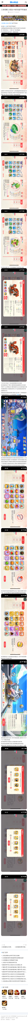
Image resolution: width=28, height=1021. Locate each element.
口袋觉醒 (3, 23)
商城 (18, 394)
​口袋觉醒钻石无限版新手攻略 (9, 947)
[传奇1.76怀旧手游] (14, 3)
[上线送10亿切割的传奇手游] (23, 992)
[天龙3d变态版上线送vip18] (17, 992)
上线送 (6, 23)
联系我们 (8, 1019)
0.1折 (5, 26)
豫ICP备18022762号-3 (10, 1017)
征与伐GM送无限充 (6, 1007)
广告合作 (13, 1019)
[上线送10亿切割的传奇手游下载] (11, 992)
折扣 (11, 23)
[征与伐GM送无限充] (4, 1003)
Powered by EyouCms (21, 1016)
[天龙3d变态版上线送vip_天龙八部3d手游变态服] (4, 992)
